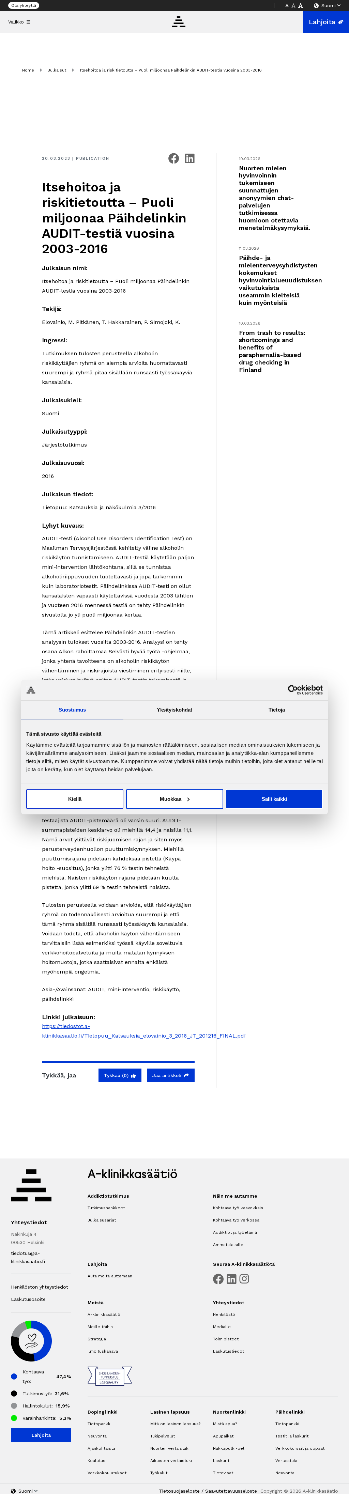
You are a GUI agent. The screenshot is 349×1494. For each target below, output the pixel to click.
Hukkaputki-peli (229, 1448)
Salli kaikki (274, 799)
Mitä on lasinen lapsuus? (175, 1423)
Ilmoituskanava (103, 1351)
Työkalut (158, 1472)
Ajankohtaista (101, 1448)
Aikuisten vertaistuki (171, 1460)
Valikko (16, 22)
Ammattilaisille (228, 1244)
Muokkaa (170, 799)
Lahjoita (322, 22)
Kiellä (74, 799)
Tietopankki (99, 1423)
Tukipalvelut (162, 1436)
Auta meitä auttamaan (110, 1276)
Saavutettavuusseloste (231, 1491)
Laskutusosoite (28, 1299)
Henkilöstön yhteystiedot (39, 1287)
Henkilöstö (224, 1314)
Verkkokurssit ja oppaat (299, 1448)
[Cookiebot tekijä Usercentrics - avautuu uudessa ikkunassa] (293, 690)
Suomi (328, 5)
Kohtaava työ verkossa (236, 1220)
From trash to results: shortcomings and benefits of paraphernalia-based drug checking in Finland (272, 351)
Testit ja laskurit (291, 1436)
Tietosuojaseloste (179, 1491)
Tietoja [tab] (277, 710)
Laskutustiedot (228, 1351)
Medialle (222, 1326)
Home (28, 70)
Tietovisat (223, 1472)
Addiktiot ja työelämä (235, 1232)
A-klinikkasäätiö (104, 1314)
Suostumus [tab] (72, 710)
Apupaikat (223, 1436)
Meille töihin (100, 1326)
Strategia (97, 1339)
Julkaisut (57, 70)
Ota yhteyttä (23, 5)
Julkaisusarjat (102, 1220)
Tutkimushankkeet (106, 1207)
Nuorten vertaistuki (169, 1448)
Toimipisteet (226, 1339)
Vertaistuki (286, 1460)
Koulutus (96, 1460)
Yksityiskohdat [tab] (174, 710)
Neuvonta (97, 1436)
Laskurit (221, 1460)
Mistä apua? (225, 1423)
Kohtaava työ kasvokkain (238, 1207)
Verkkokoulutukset (107, 1472)
